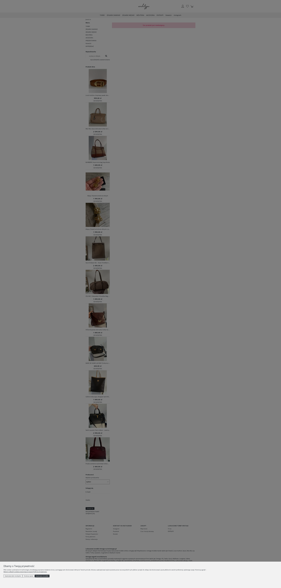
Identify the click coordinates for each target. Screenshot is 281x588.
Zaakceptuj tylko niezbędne (13, 576)
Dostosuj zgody (28, 576)
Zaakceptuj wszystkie (42, 576)
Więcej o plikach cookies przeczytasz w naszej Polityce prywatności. (25, 572)
